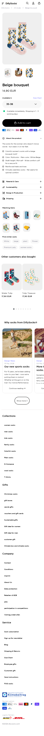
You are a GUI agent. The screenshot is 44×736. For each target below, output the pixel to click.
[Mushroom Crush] (16, 215)
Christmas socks (10, 494)
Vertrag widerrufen (12, 615)
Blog (6, 645)
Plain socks (8, 458)
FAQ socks (8, 684)
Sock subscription (11, 632)
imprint (7, 576)
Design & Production (14, 193)
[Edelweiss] (6, 215)
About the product (13, 138)
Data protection (10, 589)
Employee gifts (10, 664)
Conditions (8, 569)
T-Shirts (7, 477)
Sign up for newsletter (13, 638)
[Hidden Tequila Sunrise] (27, 227)
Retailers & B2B (10, 595)
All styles (17, 8)
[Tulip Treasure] (32, 277)
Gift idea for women (12, 526)
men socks (8, 432)
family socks (9, 445)
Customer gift (9, 671)
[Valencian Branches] (6, 228)
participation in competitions (16, 608)
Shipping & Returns (12, 651)
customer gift (9, 539)
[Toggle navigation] (3, 3)
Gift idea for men (11, 533)
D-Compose (9, 464)
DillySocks (5, 8)
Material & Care (12, 181)
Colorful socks (10, 451)
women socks (9, 425)
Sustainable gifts (11, 520)
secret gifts (8, 507)
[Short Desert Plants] (37, 215)
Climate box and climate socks (16, 546)
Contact (7, 563)
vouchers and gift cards (13, 513)
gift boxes (8, 500)
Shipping (9, 198)
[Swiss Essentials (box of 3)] (27, 215)
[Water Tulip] (16, 228)
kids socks (8, 438)
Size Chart (8, 658)
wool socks (8, 471)
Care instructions (11, 677)
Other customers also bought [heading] (18, 257)
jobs (6, 602)
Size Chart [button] (37, 98)
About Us (8, 582)
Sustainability (11, 187)
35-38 (9, 104)
